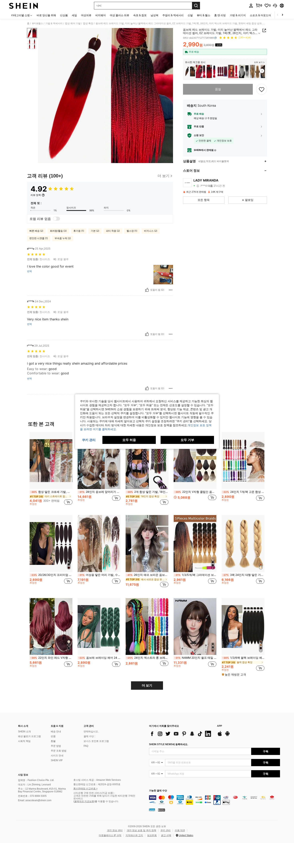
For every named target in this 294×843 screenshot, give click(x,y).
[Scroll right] (282, 15)
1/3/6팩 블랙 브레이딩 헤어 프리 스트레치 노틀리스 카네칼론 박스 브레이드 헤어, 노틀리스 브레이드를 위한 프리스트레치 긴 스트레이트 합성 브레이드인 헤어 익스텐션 (243, 657)
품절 (218, 89)
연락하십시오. (91, 731)
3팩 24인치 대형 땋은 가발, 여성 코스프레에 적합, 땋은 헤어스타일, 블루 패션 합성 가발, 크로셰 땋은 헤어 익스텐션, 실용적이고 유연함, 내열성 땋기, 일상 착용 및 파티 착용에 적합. (243, 574)
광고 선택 (166, 835)
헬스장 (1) (132, 230)
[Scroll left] (277, 15)
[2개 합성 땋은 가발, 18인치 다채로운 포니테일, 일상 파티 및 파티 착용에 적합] (147, 460)
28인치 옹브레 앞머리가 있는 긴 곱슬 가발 (99, 491)
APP (219, 726)
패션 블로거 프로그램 (29, 736)
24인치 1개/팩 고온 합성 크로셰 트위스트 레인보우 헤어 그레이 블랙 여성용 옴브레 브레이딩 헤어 (243, 491)
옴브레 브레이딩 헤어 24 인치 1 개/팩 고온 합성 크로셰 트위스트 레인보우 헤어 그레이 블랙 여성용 (99, 657)
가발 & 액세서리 (54, 23)
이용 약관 (180, 830)
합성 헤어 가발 (73, 23)
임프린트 (152, 835)
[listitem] (190, 71)
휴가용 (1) (78, 230)
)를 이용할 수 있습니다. (106, 801)
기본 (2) (95, 230)
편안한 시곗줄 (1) (38, 238)
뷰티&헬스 (37, 23)
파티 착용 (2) (113, 230)
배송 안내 (56, 731)
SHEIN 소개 (24, 731)
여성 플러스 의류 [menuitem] (119, 15)
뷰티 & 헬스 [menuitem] (203, 15)
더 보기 (147, 685)
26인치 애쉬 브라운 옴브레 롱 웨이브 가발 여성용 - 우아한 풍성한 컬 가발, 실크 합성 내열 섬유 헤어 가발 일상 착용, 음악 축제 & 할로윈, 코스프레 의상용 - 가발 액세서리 (147, 574)
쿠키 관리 (165, 830)
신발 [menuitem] (190, 15)
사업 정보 (23, 774)
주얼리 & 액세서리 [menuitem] (173, 15)
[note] (234, 675)
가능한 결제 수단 (158, 790)
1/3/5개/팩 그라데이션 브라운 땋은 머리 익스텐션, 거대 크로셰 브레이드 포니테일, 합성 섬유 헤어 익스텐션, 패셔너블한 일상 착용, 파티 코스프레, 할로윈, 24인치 (195, 574)
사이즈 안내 (57, 755)
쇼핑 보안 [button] (199, 135)
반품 (53, 736)
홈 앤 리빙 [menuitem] (220, 15)
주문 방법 (56, 746)
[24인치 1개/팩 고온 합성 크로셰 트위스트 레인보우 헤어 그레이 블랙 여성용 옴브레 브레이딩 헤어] (243, 460)
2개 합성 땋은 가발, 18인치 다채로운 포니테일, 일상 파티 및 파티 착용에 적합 (147, 491)
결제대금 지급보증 (84, 801)
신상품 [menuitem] (64, 15)
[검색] (196, 5)
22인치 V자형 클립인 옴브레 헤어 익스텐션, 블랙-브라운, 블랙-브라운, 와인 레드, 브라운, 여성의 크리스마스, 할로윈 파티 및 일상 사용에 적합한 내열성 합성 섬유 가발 (195, 491)
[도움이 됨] (147, 290)
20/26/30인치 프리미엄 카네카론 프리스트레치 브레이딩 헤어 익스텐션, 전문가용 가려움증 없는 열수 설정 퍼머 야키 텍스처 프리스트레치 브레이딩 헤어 (51, 574)
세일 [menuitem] (74, 15)
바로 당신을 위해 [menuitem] (46, 15)
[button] (275, 5)
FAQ (86, 746)
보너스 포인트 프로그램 (96, 741)
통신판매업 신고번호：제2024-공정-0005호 (96, 784)
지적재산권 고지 (134, 835)
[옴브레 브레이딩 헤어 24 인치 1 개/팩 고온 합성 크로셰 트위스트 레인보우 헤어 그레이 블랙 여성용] (99, 626)
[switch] (56, 219)
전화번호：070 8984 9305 (32, 796)
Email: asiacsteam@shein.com (34, 800)
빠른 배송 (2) (36, 230)
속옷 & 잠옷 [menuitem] (140, 15)
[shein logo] (23, 5)
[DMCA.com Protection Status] (161, 809)
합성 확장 (88, 23)
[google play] (227, 735)
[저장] (261, 89)
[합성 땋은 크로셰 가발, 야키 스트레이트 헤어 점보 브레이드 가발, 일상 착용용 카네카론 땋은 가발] (51, 460)
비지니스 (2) (150, 230)
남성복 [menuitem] (154, 15)
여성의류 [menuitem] (86, 15)
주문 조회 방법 (58, 750)
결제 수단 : (89, 736)
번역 (29, 271)
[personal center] (251, 5)
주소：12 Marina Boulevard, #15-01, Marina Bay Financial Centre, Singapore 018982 (42, 790)
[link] (258, 5)
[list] (181, 734)
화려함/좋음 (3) (58, 230)
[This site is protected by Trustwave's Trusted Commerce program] (152, 809)
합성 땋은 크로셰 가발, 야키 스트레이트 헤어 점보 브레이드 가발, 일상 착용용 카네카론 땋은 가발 (51, 491)
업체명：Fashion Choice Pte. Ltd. (36, 780)
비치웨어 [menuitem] (100, 15)
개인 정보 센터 (115, 830)
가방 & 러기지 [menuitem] (238, 15)
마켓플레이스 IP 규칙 (110, 835)
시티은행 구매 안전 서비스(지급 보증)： (94, 793)
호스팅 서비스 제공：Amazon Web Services (97, 780)
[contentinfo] (214, 800)
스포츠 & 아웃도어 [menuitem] (260, 15)
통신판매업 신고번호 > (85, 788)
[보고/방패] (170, 290)
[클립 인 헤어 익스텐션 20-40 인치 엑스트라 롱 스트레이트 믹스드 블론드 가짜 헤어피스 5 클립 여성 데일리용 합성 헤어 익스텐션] (255, 71)
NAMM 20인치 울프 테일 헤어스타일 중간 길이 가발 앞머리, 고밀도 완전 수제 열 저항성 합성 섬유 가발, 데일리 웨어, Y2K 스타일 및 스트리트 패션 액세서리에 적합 (195, 657)
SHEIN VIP (57, 760)
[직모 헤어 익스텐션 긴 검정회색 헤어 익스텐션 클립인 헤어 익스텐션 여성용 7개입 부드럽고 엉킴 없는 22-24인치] (244, 71)
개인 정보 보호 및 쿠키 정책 (141, 830)
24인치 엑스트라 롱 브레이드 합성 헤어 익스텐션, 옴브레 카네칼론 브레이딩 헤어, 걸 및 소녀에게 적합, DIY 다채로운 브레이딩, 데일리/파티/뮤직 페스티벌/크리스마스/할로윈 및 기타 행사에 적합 (147, 657)
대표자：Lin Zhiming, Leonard (34, 784)
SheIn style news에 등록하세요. (168, 744)
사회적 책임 (24, 741)
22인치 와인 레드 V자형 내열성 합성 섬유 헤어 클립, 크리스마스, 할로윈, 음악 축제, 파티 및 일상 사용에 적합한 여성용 (51, 657)
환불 (53, 741)
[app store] (220, 735)
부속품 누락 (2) (63, 238)
